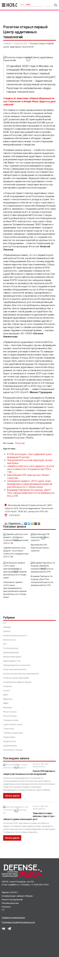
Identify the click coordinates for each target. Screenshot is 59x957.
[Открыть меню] (3, 5)
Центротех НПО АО (38, 511)
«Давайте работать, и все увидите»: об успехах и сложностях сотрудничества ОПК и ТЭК (31, 469)
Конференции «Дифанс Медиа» (17, 682)
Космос (6, 690)
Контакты (6, 906)
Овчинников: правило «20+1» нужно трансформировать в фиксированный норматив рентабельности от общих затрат (29, 484)
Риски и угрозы (10, 712)
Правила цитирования (13, 917)
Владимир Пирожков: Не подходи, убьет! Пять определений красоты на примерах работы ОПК (31, 492)
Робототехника (10, 716)
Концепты (7, 686)
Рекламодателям (10, 903)
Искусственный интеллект (14, 669)
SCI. (4, 623)
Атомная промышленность (15, 635)
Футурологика (9, 741)
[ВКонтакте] (25, 523)
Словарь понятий (10, 720)
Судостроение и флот (13, 724)
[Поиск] (55, 5)
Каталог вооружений (12, 899)
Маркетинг (8, 699)
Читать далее (12, 795)
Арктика (6, 631)
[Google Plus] (39, 523)
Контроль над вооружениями (16, 678)
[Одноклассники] (32, 523)
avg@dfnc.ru (14, 884)
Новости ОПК (20, 43)
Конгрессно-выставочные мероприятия (21, 673)
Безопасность (9, 640)
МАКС (5, 695)
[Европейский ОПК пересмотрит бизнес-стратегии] (43, 537)
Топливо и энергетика (13, 733)
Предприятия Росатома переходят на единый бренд (30, 462)
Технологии (8, 728)
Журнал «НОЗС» (10, 892)
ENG (28, 4)
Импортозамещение (12, 657)
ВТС (5, 644)
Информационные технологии (16, 665)
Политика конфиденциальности (18, 922)
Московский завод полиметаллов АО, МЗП (30, 505)
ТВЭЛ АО (22, 511)
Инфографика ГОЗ (11, 661)
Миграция (7, 707)
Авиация (7, 627)
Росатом (20, 443)
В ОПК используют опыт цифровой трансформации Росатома (30, 456)
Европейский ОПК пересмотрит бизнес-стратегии (28, 476)
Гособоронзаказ (10, 648)
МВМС (6, 703)
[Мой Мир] (35, 523)
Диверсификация (11, 652)
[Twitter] (29, 523)
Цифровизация (10, 745)
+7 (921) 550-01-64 (40, 884)
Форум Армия (9, 737)
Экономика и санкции (12, 750)
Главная (7, 43)
